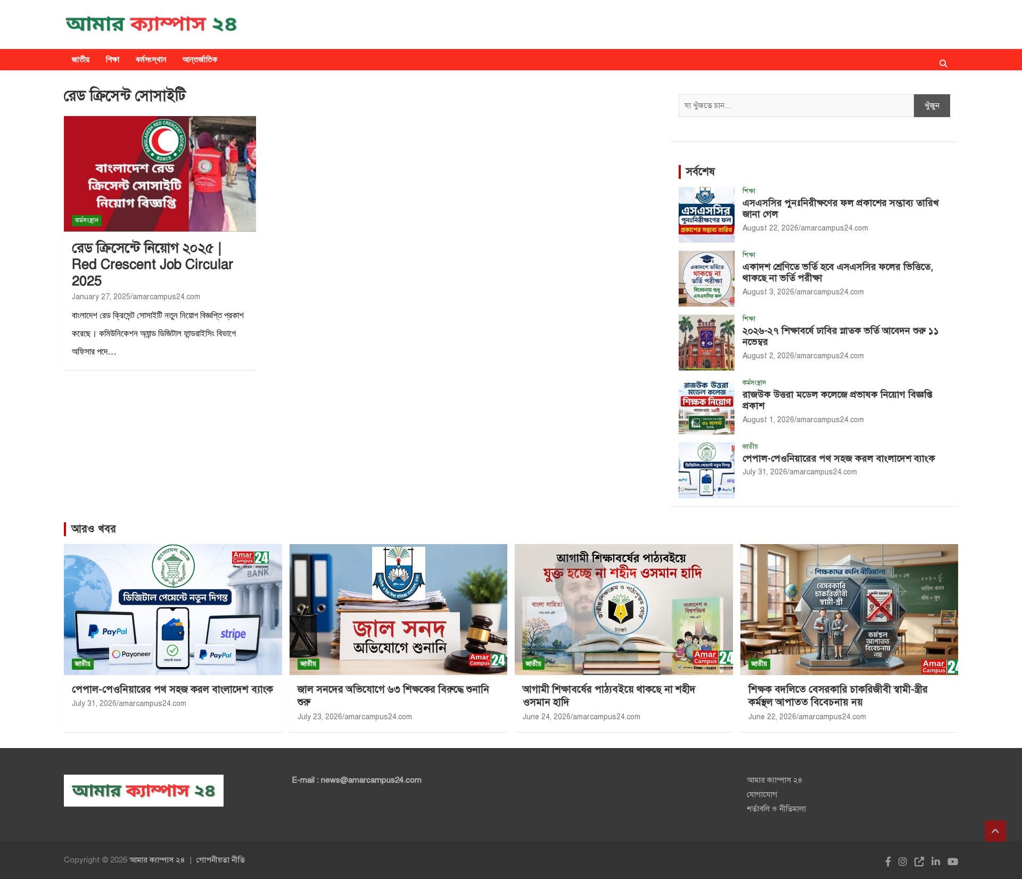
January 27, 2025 (101, 296)
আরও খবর (93, 529)
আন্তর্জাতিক (200, 59)
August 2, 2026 (768, 355)
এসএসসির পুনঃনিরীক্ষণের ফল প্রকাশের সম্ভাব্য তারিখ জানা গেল (841, 208)
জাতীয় (81, 59)
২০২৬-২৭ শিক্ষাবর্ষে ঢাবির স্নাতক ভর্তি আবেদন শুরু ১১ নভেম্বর (841, 336)
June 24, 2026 (547, 716)
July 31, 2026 (765, 472)
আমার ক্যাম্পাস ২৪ (775, 780)
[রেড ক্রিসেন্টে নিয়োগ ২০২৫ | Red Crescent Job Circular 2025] (160, 174)
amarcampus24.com (166, 296)
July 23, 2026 (320, 716)
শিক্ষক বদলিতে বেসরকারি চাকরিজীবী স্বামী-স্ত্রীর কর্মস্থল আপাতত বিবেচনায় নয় (838, 696)
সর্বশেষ (700, 171)
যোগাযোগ (762, 794)
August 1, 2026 (768, 419)
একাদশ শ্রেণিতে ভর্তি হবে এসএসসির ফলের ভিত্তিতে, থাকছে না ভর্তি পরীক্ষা (838, 272)
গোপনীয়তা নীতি (220, 860)
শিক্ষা (113, 59)
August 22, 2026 (770, 228)
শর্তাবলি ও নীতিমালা (776, 809)
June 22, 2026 (772, 716)
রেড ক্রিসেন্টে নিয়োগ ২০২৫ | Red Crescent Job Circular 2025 (152, 264)
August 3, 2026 (768, 292)
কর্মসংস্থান (151, 59)
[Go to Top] (995, 831)
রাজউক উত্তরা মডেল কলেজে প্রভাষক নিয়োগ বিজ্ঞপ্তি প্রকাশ (838, 400)
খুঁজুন (932, 105)
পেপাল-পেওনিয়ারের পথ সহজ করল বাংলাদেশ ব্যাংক (839, 458)
